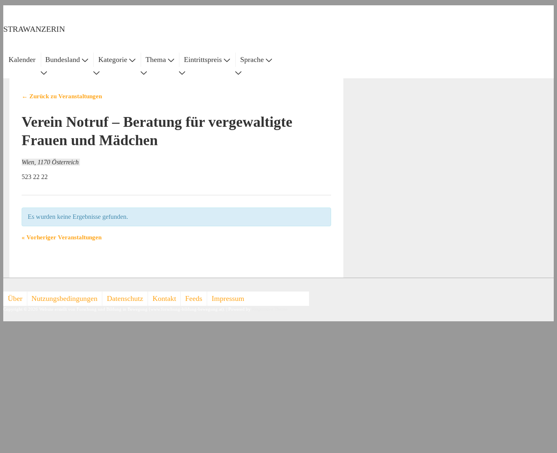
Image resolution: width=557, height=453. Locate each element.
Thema (156, 59)
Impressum (228, 298)
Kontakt (164, 298)
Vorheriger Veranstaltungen (62, 237)
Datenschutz (125, 298)
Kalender (22, 59)
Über (15, 298)
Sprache (252, 59)
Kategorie (112, 59)
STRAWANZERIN (34, 28)
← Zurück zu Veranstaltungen (62, 96)
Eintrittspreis (203, 59)
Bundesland (62, 59)
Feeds (193, 298)
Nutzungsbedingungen (64, 298)
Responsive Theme (269, 309)
